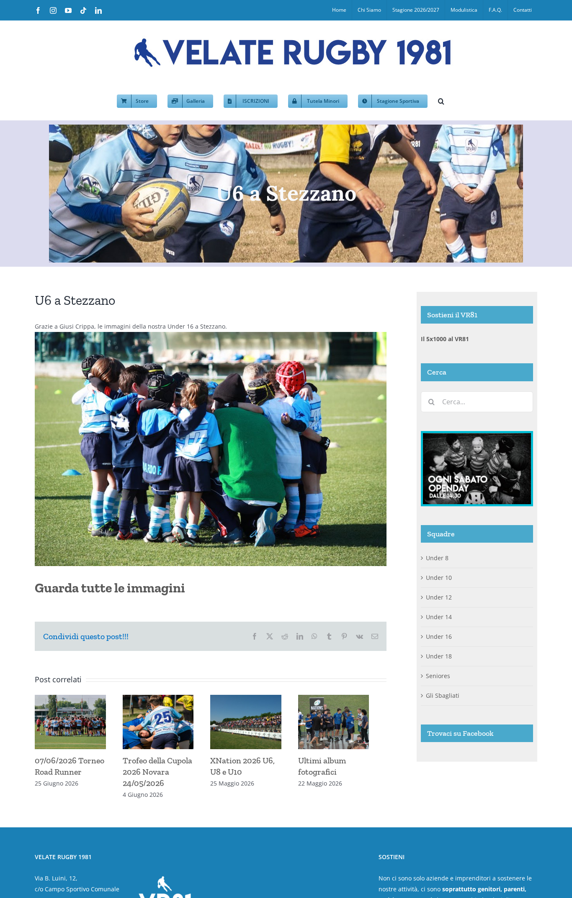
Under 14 (439, 617)
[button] (441, 100)
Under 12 (439, 597)
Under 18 (439, 656)
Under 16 (439, 636)
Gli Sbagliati (442, 695)
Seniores (438, 676)
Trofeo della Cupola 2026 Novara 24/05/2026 (161, 775)
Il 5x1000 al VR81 (445, 339)
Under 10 (439, 578)
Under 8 (437, 558)
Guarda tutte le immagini (110, 588)
